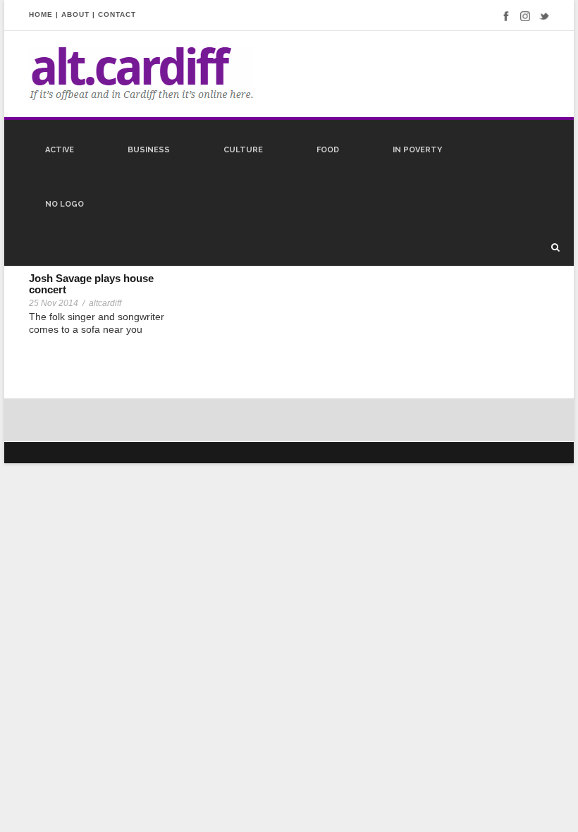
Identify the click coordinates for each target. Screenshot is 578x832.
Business (149, 149)
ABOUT (75, 14)
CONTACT (117, 14)
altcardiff (105, 303)
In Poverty (417, 149)
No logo (64, 204)
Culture (243, 149)
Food (327, 149)
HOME (41, 14)
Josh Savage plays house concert (91, 284)
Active (59, 149)
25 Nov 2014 (53, 303)
